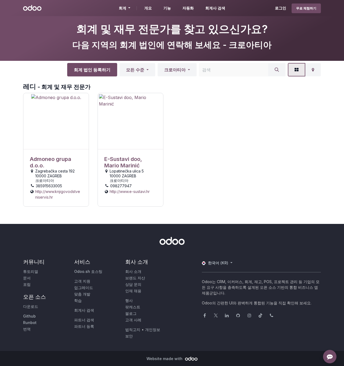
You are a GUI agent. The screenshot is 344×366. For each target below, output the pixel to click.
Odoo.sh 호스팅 (88, 271)
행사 (129, 300)
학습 (78, 300)
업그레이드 (83, 287)
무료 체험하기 (306, 8)
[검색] (277, 69)
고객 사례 (133, 320)
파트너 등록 (84, 326)
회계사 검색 (84, 310)
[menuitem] (148, 8)
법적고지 (132, 329)
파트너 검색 (84, 320)
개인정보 (152, 329)
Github (29, 316)
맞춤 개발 (82, 294)
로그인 (280, 8)
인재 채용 (133, 290)
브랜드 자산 (135, 278)
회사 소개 (133, 271)
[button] (137, 69)
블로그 (131, 313)
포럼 (27, 284)
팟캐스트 (132, 307)
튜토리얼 (30, 271)
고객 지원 (82, 281)
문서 (27, 278)
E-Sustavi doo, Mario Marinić (123, 162)
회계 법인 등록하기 (92, 69)
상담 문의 (133, 284)
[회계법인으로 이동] (56, 121)
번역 (27, 329)
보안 (129, 336)
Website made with (165, 358)
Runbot (30, 322)
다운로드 (30, 306)
